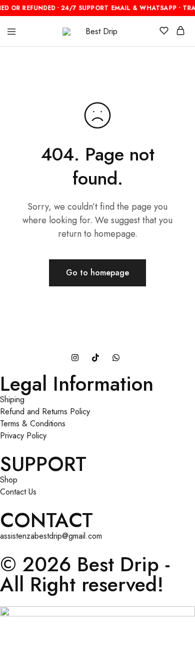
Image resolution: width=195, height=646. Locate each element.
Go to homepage (97, 272)
